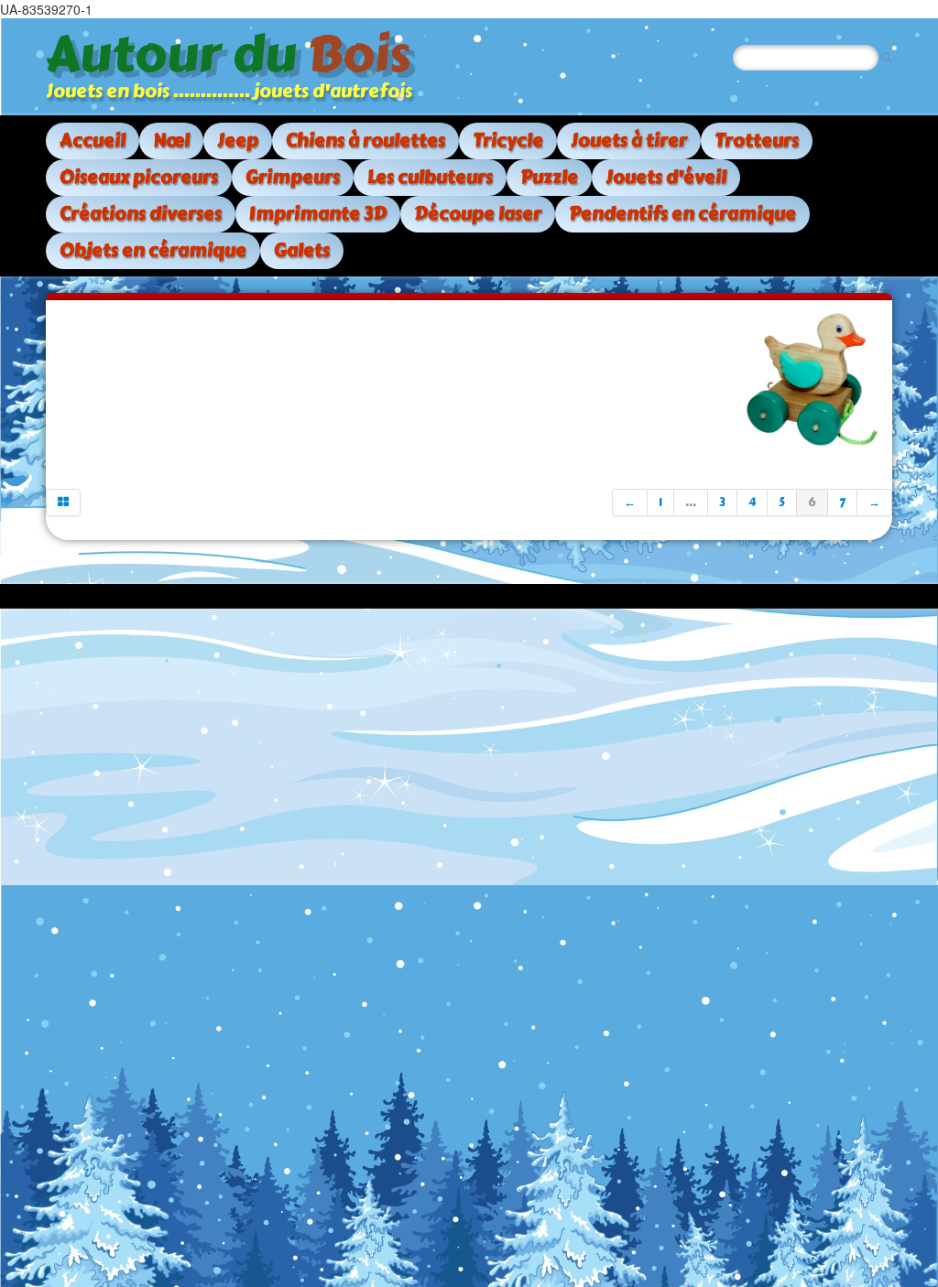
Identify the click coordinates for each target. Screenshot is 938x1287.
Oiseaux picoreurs (139, 177)
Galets (302, 250)
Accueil (92, 140)
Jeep (237, 140)
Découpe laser (477, 214)
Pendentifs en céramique (682, 214)
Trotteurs (756, 140)
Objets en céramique (153, 250)
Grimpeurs (292, 177)
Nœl (171, 140)
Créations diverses (141, 214)
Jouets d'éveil (665, 177)
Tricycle (508, 140)
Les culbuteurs (430, 177)
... (690, 502)
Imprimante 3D (318, 214)
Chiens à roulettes (365, 140)
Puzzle (549, 177)
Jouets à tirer (629, 140)
